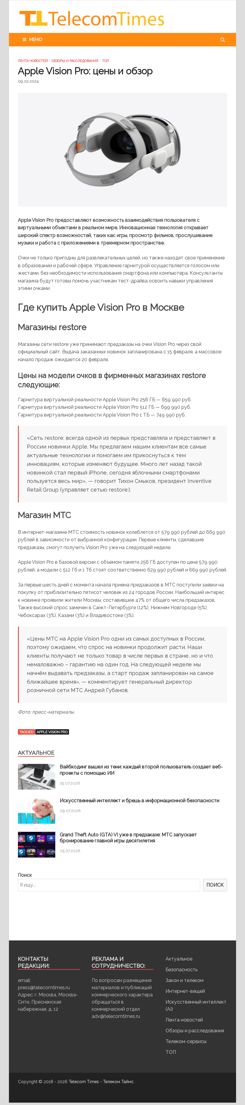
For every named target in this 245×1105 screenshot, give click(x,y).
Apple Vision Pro (52, 732)
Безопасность (181, 969)
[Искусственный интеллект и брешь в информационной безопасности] (36, 822)
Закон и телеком (184, 980)
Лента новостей (33, 61)
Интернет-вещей (185, 991)
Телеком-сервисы (186, 1041)
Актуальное (179, 959)
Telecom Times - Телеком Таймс (101, 1081)
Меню (35, 39)
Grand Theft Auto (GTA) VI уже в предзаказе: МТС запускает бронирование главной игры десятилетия (128, 838)
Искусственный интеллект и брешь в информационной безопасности (139, 800)
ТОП (105, 61)
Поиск (25, 875)
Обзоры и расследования (75, 61)
